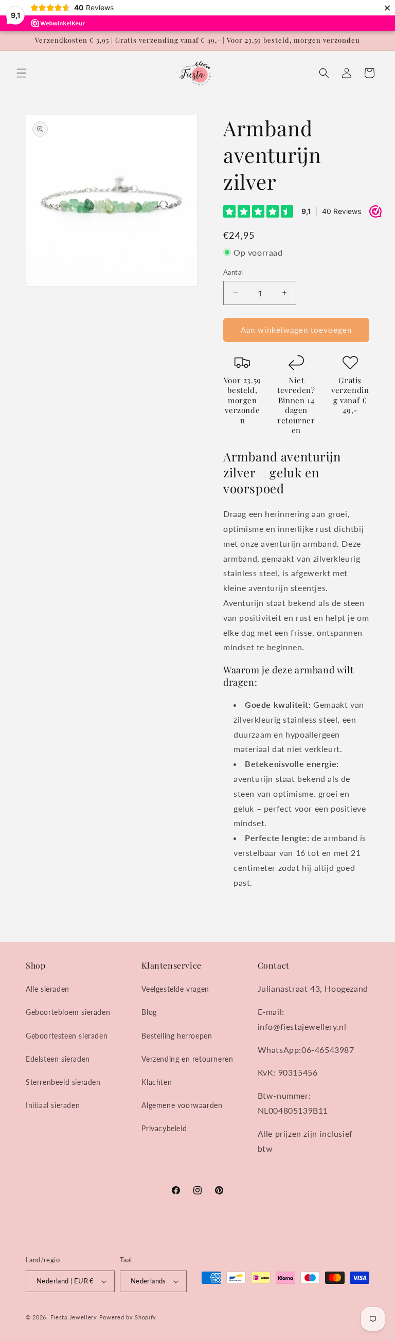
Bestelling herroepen (176, 1035)
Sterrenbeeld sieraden (63, 1082)
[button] (21, 73)
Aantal (233, 272)
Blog (148, 1012)
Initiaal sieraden (53, 1105)
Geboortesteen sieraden (66, 1035)
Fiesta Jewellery (73, 1317)
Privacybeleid (164, 1128)
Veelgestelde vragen (175, 989)
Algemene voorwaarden (181, 1105)
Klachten (156, 1082)
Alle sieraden (47, 989)
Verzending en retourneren (187, 1058)
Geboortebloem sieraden (68, 1012)
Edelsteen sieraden (58, 1058)
